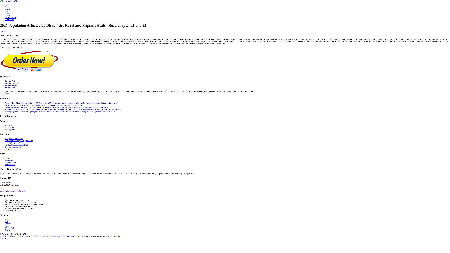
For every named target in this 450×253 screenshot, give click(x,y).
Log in (7, 158)
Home (7, 226)
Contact (7, 224)
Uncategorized (10, 149)
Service (7, 230)
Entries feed (9, 160)
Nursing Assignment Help (14, 143)
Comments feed (10, 163)
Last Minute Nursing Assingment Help (19, 141)
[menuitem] (227, 5)
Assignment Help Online (14, 139)
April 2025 (9, 125)
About (7, 220)
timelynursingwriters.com (14, 147)
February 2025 (10, 130)
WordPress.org (10, 165)
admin (4, 31)
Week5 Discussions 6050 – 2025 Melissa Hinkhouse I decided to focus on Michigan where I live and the (43, 105)
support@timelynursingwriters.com (13, 191)
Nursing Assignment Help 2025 (16, 145)
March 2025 (9, 127)
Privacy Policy (10, 228)
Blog (6, 222)
